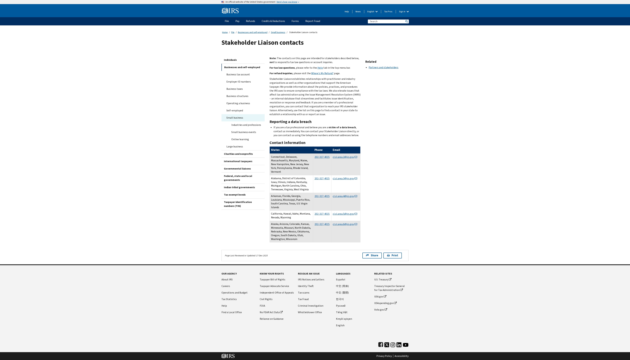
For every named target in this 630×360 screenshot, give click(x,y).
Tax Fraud (303, 299)
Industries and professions (246, 125)
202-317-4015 (322, 157)
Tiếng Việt (341, 312)
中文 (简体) (342, 286)
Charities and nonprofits (238, 154)
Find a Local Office (231, 312)
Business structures (237, 96)
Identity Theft (306, 286)
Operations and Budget (234, 292)
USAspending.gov (384, 303)
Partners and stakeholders (383, 67)
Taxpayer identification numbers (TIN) (238, 204)
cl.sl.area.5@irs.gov (343, 214)
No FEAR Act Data (270, 312)
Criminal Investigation (310, 305)
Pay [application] (237, 21)
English (371, 11)
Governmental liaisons (237, 168)
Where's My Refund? (322, 73)
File (232, 32)
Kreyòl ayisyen (344, 319)
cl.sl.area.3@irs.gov (343, 178)
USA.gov (378, 296)
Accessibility (402, 356)
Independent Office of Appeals (277, 292)
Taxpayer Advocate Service (274, 286)
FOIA (262, 305)
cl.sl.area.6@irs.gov (343, 224)
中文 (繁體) (342, 292)
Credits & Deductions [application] (273, 21)
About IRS (227, 279)
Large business (234, 146)
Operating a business (238, 103)
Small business (278, 32)
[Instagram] (392, 344)
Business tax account (238, 74)
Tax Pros (388, 11)
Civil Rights (266, 299)
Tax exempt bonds (235, 194)
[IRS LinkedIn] (399, 344)
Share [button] (374, 255)
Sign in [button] (402, 11)
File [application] (227, 21)
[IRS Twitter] (386, 344)
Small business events (243, 132)
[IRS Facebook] (380, 344)
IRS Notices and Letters (311, 279)
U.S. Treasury (381, 279)
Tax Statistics (229, 299)
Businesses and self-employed (252, 32)
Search (406, 21)
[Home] (230, 9)
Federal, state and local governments (238, 178)
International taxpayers (238, 161)
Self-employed (234, 110)
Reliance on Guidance (272, 319)
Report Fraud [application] (312, 21)
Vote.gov (379, 309)
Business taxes (234, 89)
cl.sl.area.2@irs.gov (343, 157)
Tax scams (303, 292)
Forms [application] (295, 21)
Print (395, 255)
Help (347, 11)
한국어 (340, 299)
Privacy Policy (384, 356)
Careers (225, 286)
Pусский (340, 305)
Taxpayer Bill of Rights (272, 279)
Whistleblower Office (310, 312)
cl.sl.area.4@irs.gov (343, 196)
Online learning (240, 139)
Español (340, 279)
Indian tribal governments (239, 187)
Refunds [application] (250, 21)
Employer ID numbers (238, 81)
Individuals (230, 60)
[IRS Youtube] (406, 344)
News (358, 11)
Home (225, 32)
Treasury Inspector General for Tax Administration (389, 288)
